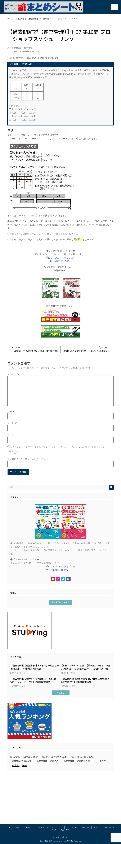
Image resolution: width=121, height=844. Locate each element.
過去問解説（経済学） (23, 761)
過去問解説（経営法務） (48, 761)
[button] (114, 7)
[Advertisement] (60, 795)
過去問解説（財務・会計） (55, 756)
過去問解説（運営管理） (30, 51)
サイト (10, 435)
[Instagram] (58, 579)
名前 (11, 411)
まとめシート (60, 138)
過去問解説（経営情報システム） (80, 761)
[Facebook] (68, 579)
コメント (13, 374)
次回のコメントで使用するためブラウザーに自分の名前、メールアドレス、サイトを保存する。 (57, 447)
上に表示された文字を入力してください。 (28, 459)
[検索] (111, 487)
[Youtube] (53, 579)
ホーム (10, 19)
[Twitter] (63, 579)
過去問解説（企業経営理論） (24, 756)
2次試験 (15, 765)
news (24, 765)
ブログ (102, 761)
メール (12, 423)
